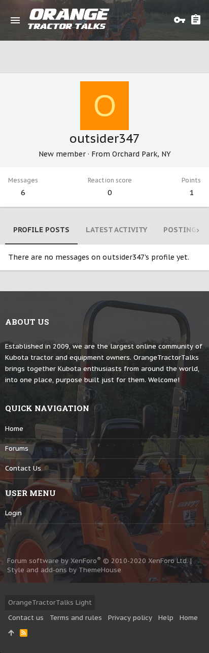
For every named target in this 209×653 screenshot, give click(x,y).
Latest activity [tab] (116, 229)
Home (14, 428)
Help (165, 617)
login (13, 513)
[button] (15, 20)
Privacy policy (130, 617)
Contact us (23, 468)
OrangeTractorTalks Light (50, 602)
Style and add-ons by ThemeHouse (64, 570)
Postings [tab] (182, 229)
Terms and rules (76, 617)
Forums (16, 448)
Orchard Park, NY (141, 154)
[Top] (11, 633)
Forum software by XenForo (97, 560)
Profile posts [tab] (41, 229)
